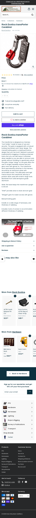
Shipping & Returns (24, 459)
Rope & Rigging (7, 461)
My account (22, 467)
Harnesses (5, 456)
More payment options (18, 130)
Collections (10, 21)
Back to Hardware (19, 373)
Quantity (5, 92)
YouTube (21, 464)
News (20, 451)
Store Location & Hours (25, 461)
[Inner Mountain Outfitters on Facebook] (23, 482)
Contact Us (21, 456)
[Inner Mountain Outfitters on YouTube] (26, 482)
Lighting (4, 459)
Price (4, 78)
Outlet (4, 472)
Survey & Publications (9, 464)
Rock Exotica (6, 30)
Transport (5, 467)
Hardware (19, 21)
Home (3, 21)
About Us (21, 453)
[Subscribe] (29, 392)
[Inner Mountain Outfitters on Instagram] (19, 482)
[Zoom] (33, 66)
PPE (3, 451)
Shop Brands (6, 469)
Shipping (4, 89)
